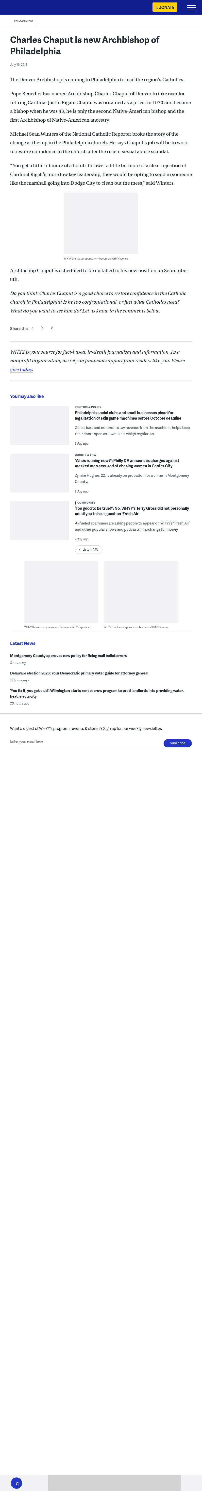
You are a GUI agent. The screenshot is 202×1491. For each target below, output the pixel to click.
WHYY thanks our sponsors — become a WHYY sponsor (96, 258)
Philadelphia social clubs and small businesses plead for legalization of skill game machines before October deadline (128, 415)
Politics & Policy (88, 407)
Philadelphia (23, 20)
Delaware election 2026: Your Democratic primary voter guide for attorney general (79, 673)
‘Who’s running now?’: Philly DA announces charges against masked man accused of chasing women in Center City (127, 463)
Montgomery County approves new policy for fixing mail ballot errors (68, 655)
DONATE (166, 7)
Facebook (32, 328)
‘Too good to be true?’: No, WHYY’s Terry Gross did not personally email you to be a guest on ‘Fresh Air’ (132, 510)
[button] (16, 1483)
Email (52, 328)
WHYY (18, 7)
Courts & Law (86, 455)
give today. (21, 369)
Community (86, 502)
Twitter (42, 328)
